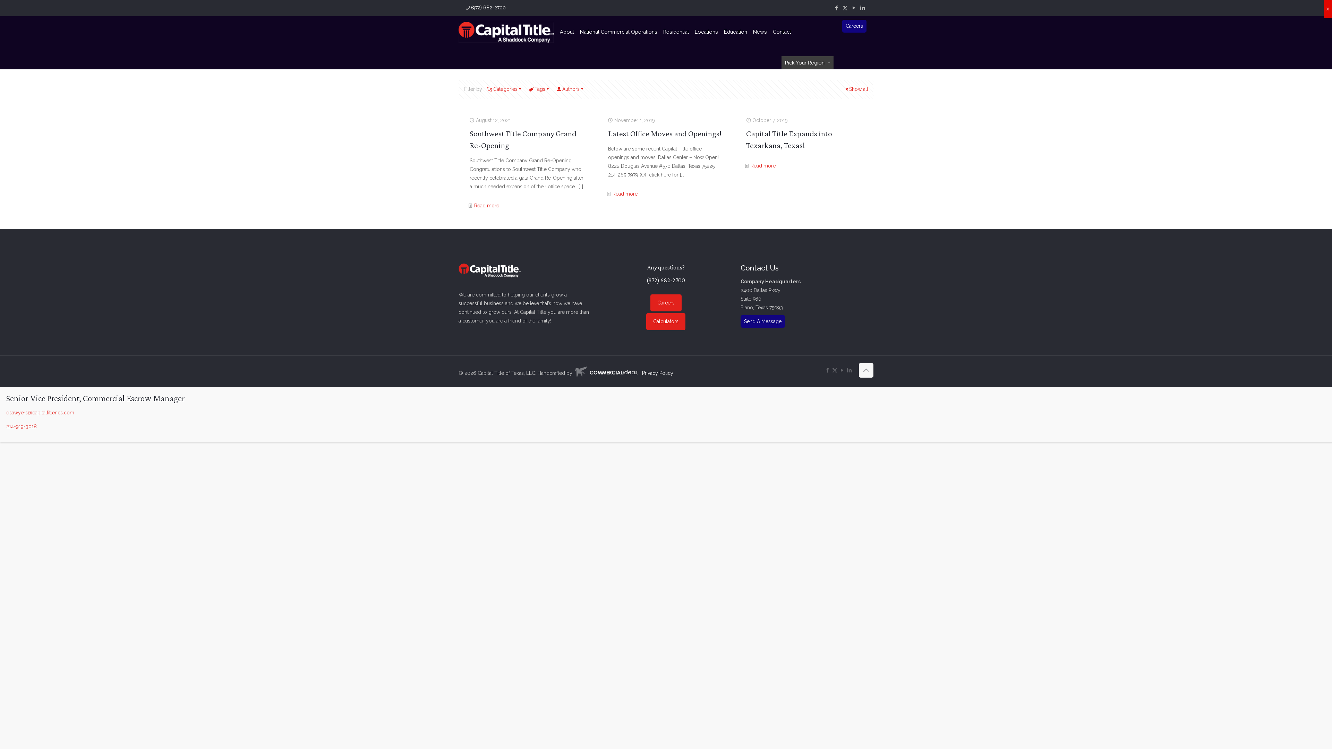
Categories (505, 89)
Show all (858, 89)
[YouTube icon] (853, 8)
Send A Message (763, 321)
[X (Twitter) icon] (845, 8)
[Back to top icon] (866, 370)
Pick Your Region (805, 63)
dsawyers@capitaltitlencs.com (40, 412)
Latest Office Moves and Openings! (665, 133)
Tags (540, 89)
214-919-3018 (21, 426)
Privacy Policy (657, 373)
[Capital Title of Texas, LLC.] (506, 32)
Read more (486, 205)
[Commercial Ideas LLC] (606, 373)
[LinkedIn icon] (862, 8)
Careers (854, 26)
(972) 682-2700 (488, 7)
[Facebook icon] (836, 8)
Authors (571, 89)
